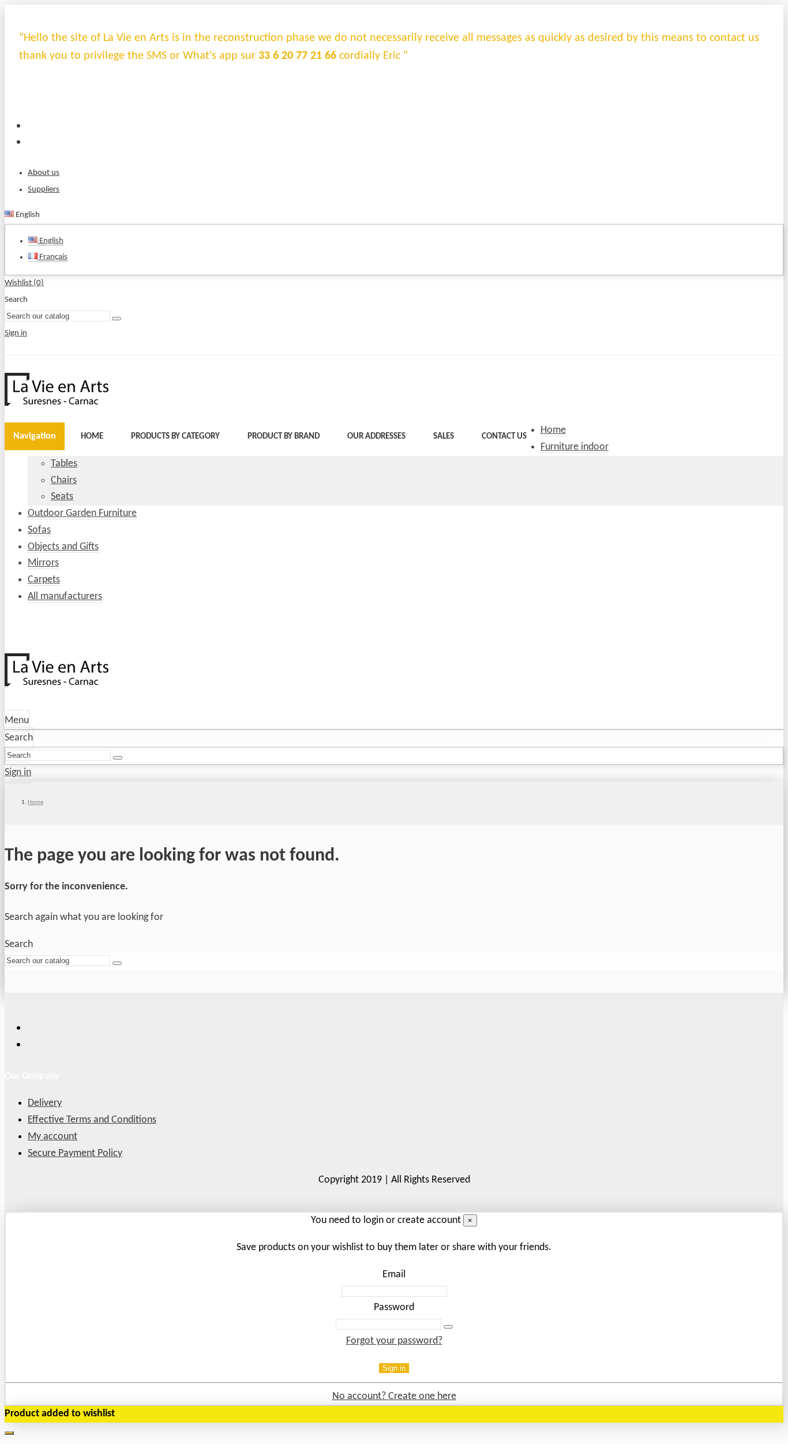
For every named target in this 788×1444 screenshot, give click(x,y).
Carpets (44, 579)
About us (43, 173)
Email (394, 1274)
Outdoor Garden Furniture (82, 513)
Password (394, 1307)
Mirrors (43, 563)
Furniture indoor (575, 447)
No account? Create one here (394, 1396)
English (50, 241)
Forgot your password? (394, 1340)
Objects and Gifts (63, 546)
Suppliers (43, 189)
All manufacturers (65, 596)
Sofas (39, 530)
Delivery (45, 1103)
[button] (175, 436)
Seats (62, 496)
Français (52, 257)
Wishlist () (24, 283)
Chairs (64, 480)
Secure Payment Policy (75, 1153)
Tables (64, 463)
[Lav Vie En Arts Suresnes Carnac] (56, 403)
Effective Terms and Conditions (92, 1119)
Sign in (394, 1368)
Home (553, 430)
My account (52, 1136)
